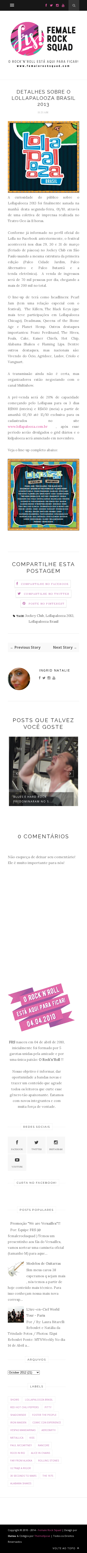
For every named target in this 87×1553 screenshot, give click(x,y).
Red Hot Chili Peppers (24, 1407)
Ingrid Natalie (54, 670)
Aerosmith (48, 1430)
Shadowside (18, 1414)
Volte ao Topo (64, 1548)
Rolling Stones (48, 1460)
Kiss (31, 1437)
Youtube (17, 1166)
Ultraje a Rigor (20, 1468)
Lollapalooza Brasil (43, 621)
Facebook (17, 1149)
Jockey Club (34, 616)
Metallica (16, 1437)
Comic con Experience (46, 1422)
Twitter (36, 1149)
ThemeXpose (42, 1536)
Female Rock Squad (50, 1530)
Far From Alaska (21, 1460)
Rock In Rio (17, 1453)
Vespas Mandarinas (22, 1430)
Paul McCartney (21, 1445)
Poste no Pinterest (47, 603)
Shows (14, 1399)
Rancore (43, 1445)
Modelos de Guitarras (43, 1263)
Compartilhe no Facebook (45, 584)
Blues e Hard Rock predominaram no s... (32, 799)
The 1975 (47, 1475)
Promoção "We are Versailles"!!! (35, 1223)
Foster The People (44, 1414)
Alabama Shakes (20, 1483)
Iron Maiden (18, 1422)
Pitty (48, 1407)
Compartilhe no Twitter (46, 593)
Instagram (55, 1149)
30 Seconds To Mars (23, 1475)
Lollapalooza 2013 (59, 616)
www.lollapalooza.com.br (32, 426)
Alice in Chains (40, 1453)
